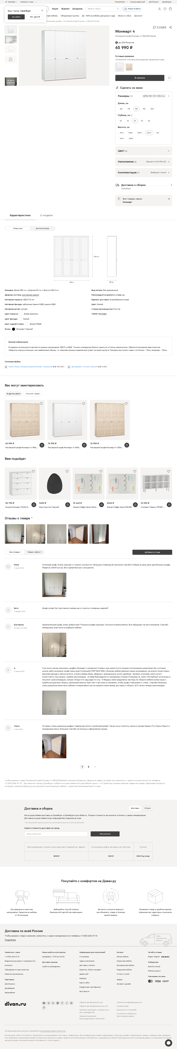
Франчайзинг (10, 993)
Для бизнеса (10, 984)
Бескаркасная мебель (125, 965)
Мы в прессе (84, 991)
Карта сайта (84, 983)
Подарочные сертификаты (90, 987)
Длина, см (123, 103)
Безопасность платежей (126, 1010)
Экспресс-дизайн (124, 984)
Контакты (8, 965)
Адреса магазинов (86, 961)
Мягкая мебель (123, 957)
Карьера (82, 978)
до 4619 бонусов (126, 43)
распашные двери (30, 295)
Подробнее (10, 940)
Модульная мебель (124, 970)
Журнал (65, 9)
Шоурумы (77, 9)
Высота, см (123, 127)
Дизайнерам (10, 988)
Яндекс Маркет (154, 957)
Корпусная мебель (124, 961)
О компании (84, 957)
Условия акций (122, 1006)
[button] (159, 9)
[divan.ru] (15, 1003)
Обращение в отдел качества (17, 970)
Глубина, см (124, 115)
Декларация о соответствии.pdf (84, 367)
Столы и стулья (123, 974)
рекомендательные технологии (53, 1031)
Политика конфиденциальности (129, 1002)
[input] (103, 9)
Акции (55, 9)
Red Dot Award (154, 966)
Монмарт (102, 314)
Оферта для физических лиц (91, 1002)
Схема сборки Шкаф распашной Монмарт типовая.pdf (30, 367)
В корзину (140, 78)
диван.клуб (83, 974)
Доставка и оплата (87, 965)
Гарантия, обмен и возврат (90, 970)
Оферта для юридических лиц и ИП (93, 1006)
